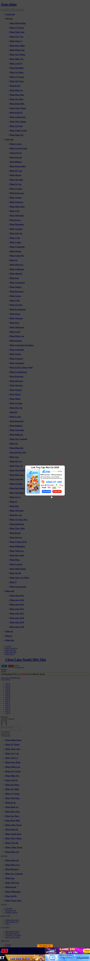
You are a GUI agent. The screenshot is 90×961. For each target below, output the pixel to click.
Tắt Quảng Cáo (45, 946)
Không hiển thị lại (58, 497)
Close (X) (60, 463)
